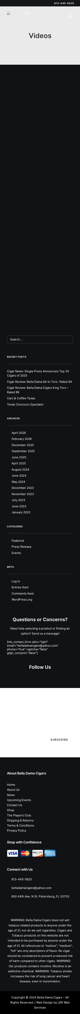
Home (11, 784)
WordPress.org (22, 599)
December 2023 (23, 488)
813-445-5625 (21, 879)
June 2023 (19, 506)
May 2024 (18, 482)
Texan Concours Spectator (25, 404)
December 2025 (23, 445)
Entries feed (20, 587)
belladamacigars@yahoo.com (31, 888)
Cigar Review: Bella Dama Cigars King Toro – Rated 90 (40, 267)
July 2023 (18, 500)
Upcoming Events (19, 800)
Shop (10, 810)
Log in (16, 581)
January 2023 (21, 512)
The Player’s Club (19, 815)
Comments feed (23, 593)
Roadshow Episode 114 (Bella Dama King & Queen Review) (40, 159)
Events (16, 553)
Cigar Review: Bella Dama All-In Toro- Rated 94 (39, 382)
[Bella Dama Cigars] (25, 16)
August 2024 (20, 469)
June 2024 (19, 475)
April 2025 (19, 463)
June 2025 (19, 457)
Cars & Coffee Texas (21, 398)
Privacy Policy (16, 830)
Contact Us (14, 805)
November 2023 (23, 494)
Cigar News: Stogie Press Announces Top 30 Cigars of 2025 (38, 373)
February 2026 (22, 439)
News (11, 795)
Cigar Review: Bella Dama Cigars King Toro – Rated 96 (38, 390)
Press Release (21, 546)
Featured (18, 540)
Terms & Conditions (20, 825)
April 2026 (19, 433)
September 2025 (23, 451)
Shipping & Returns (20, 820)
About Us (13, 790)
